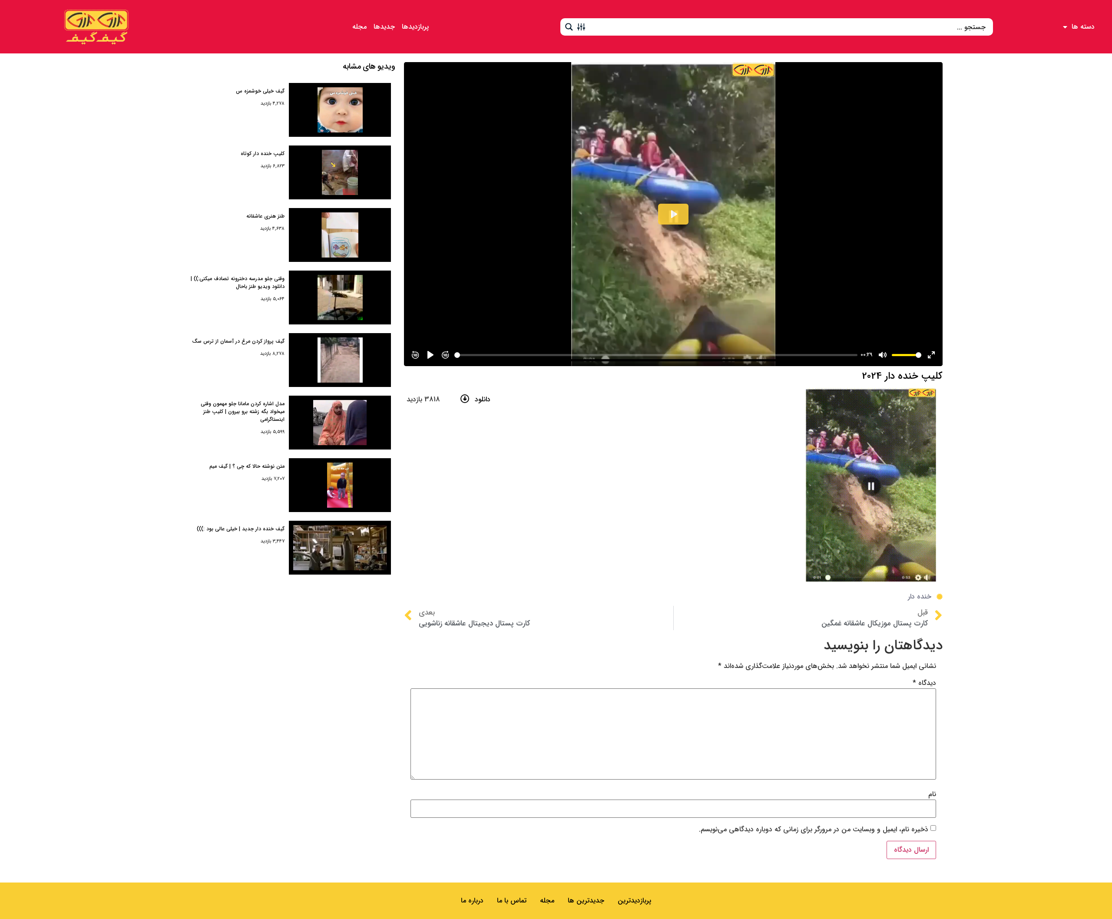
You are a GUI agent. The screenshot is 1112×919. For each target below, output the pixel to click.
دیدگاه (924, 683)
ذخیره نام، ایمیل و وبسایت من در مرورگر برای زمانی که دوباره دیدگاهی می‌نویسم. (813, 829)
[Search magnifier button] (569, 27)
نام (932, 794)
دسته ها (1083, 26)
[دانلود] (465, 398)
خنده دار (919, 596)
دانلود (482, 399)
